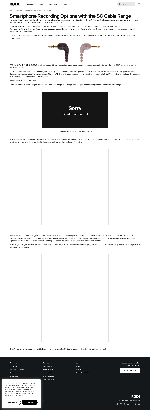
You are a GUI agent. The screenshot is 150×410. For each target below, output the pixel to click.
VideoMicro (53, 139)
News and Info (80, 369)
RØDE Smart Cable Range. (27, 81)
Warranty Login (48, 369)
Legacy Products (48, 379)
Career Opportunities (83, 373)
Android (130, 139)
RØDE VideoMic (70, 35)
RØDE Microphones (77, 131)
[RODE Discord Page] (139, 404)
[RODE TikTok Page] (132, 404)
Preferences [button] (12, 402)
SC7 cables (70, 245)
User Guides (52, 4)
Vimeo (90, 131)
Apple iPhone (118, 139)
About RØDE (80, 366)
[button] (130, 370)
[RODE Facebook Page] (117, 404)
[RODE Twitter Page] (121, 404)
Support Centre (48, 366)
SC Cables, (68, 349)
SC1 (114, 245)
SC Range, (68, 85)
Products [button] (30, 4)
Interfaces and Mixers (17, 369)
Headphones (14, 373)
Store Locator (47, 373)
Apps (41, 4)
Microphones (14, 366)
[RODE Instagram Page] (124, 404)
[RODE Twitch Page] (135, 404)
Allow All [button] (30, 402)
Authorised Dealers (49, 376)
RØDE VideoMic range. (18, 67)
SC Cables (61, 131)
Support (64, 4)
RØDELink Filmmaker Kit (44, 245)
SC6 (99, 245)
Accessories (14, 376)
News (11, 10)
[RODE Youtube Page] (128, 404)
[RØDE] (15, 4)
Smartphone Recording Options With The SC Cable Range (33, 10)
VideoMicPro (66, 139)
